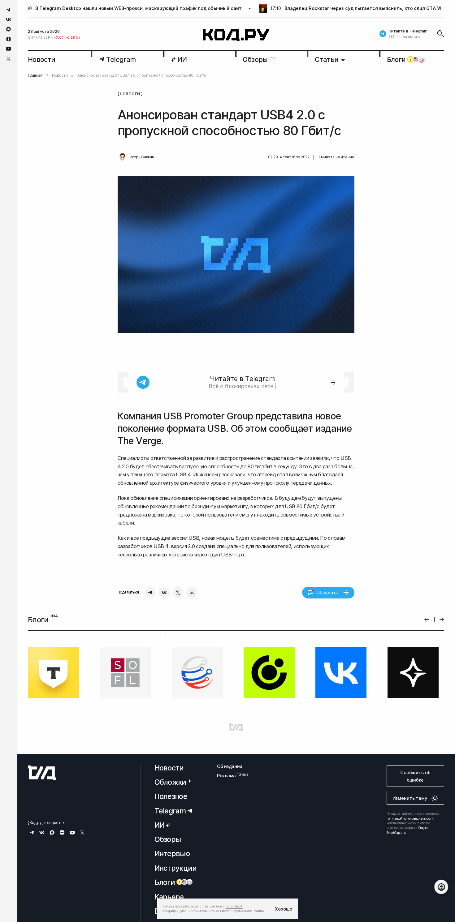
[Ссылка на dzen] (8, 39)
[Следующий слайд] (441, 620)
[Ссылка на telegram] (8, 10)
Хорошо (283, 908)
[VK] (164, 592)
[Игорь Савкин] (122, 157)
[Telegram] (150, 592)
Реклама (229, 775)
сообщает (291, 428)
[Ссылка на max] (8, 29)
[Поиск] (440, 33)
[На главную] (236, 35)
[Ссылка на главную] (42, 772)
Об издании (229, 766)
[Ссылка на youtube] (8, 49)
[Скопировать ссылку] (191, 592)
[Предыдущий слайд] (427, 619)
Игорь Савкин (142, 157)
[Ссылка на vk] (8, 19)
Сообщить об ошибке (415, 776)
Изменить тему (409, 798)
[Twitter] (178, 592)
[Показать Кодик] (441, 887)
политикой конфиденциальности (410, 818)
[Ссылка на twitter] (8, 58)
